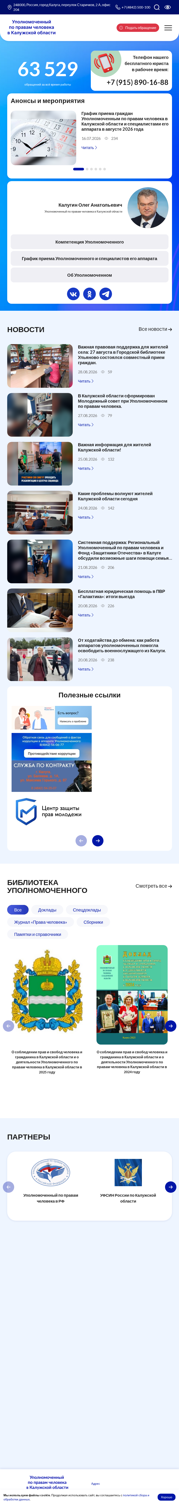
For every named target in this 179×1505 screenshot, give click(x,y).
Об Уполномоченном (89, 275)
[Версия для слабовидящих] (167, 7)
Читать (88, 147)
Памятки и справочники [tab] (37, 934)
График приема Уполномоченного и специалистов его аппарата (89, 258)
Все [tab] (18, 909)
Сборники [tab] (93, 922)
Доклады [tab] (47, 909)
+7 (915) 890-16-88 (138, 82)
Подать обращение (140, 28)
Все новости (153, 329)
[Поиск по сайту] (156, 7)
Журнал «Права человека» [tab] (40, 922)
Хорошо (166, 1497)
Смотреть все (152, 886)
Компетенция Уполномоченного (89, 241)
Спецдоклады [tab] (87, 909)
